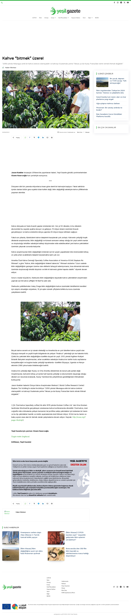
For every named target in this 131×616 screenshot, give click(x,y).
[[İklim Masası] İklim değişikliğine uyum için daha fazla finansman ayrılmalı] (10, 554)
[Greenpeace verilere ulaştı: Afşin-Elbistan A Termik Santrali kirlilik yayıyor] (10, 538)
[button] (2, 3)
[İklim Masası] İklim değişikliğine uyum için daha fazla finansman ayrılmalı (31, 551)
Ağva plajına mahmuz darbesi (108, 103)
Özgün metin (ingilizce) (20, 437)
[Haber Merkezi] (3, 68)
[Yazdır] (52, 138)
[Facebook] (114, 2)
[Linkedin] (43, 138)
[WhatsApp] (25, 138)
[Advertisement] (65, 35)
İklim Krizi (79, 132)
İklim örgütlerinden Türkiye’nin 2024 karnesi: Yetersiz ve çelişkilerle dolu (110, 91)
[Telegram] (121, 2)
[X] (124, 2)
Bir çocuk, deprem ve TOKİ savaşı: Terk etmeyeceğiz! (118, 81)
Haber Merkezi (10, 68)
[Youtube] (128, 2)
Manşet (87, 132)
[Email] (47, 138)
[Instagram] (118, 2)
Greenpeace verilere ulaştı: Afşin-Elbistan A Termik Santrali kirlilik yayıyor (30, 534)
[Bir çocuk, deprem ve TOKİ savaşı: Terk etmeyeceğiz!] (102, 82)
